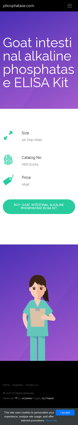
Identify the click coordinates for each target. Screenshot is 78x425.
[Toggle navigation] (69, 6)
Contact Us (32, 385)
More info (51, 420)
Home (6, 385)
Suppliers (17, 385)
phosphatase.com (18, 5)
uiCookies (26, 398)
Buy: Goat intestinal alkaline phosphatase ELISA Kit (39, 206)
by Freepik (48, 398)
